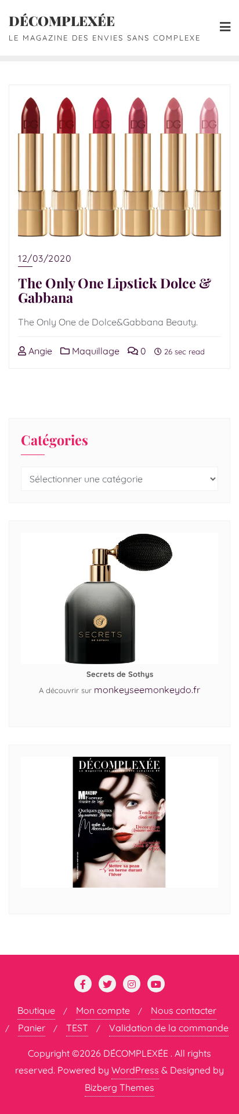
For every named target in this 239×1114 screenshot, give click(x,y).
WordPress (135, 1070)
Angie (39, 351)
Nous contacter (183, 1010)
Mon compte (103, 1010)
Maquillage (94, 351)
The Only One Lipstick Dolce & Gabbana (114, 290)
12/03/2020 (44, 258)
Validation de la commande (169, 1028)
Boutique (36, 1010)
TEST (77, 1028)
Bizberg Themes (119, 1087)
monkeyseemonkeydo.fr (147, 689)
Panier (31, 1028)
